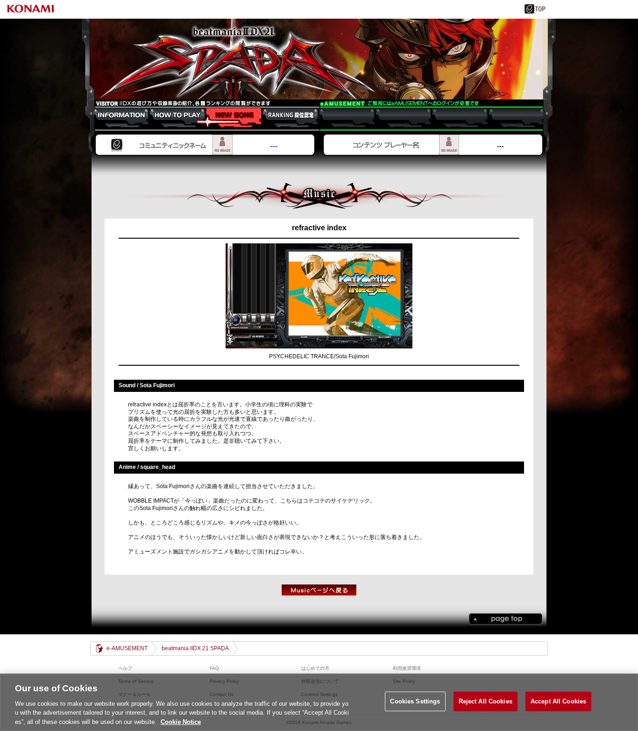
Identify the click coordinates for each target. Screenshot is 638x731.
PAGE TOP (505, 619)
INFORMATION (116, 117)
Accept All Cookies (558, 701)
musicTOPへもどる (319, 590)
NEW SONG (229, 117)
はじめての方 (315, 668)
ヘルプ (125, 668)
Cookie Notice (181, 721)
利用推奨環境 (407, 668)
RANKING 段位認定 (285, 117)
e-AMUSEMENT (127, 648)
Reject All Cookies (485, 701)
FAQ (214, 668)
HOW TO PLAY (172, 117)
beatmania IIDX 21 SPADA (319, 59)
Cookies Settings (415, 701)
